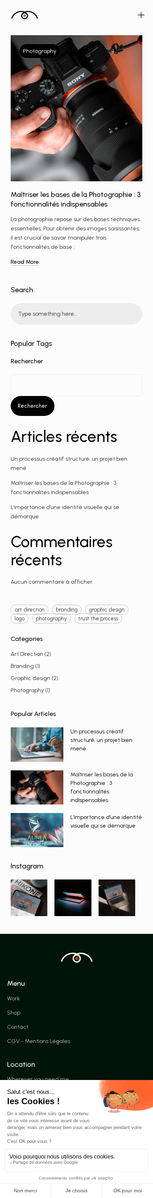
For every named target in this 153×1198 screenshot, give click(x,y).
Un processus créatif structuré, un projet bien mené (101, 740)
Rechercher (27, 361)
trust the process (98, 618)
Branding (22, 666)
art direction (29, 609)
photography (51, 618)
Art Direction (27, 654)
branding (67, 609)
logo (20, 618)
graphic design (107, 609)
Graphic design (30, 678)
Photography (39, 51)
